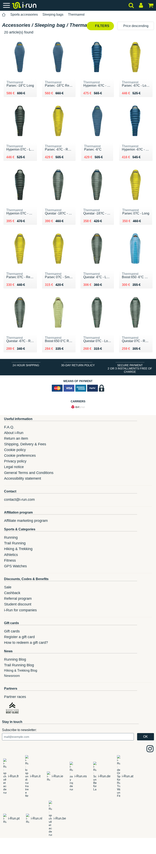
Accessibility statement (22, 478)
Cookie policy (15, 450)
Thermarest (76, 14)
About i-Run (13, 433)
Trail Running (15, 543)
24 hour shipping (26, 365)
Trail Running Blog (19, 665)
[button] (135, 26)
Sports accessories (24, 14)
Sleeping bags (52, 14)
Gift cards (12, 631)
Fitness (10, 560)
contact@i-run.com (19, 500)
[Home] (4, 15)
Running (11, 537)
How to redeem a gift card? (26, 643)
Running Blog (15, 659)
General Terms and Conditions (28, 473)
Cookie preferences (20, 455)
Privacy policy (15, 461)
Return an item (16, 438)
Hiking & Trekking (18, 549)
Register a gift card (19, 637)
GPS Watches (15, 566)
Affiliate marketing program (26, 521)
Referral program (18, 599)
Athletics (11, 555)
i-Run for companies (20, 610)
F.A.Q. (9, 427)
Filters (101, 26)
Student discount (17, 604)
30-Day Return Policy (78, 365)
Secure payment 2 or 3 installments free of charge (130, 368)
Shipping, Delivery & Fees (25, 444)
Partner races (15, 697)
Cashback (12, 593)
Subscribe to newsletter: (19, 730)
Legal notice (14, 467)
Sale (7, 587)
